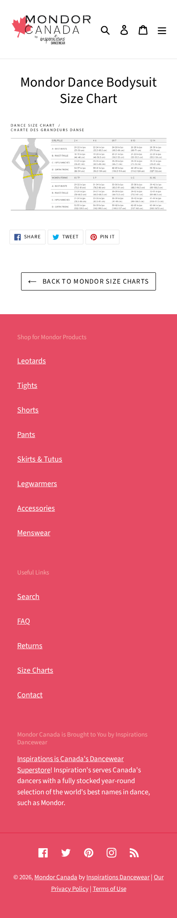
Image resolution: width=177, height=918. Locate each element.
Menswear (33, 533)
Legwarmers (37, 483)
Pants (26, 434)
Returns (30, 645)
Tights (27, 385)
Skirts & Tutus (39, 459)
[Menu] (162, 29)
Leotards (31, 361)
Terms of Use (109, 888)
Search (28, 596)
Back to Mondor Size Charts (95, 281)
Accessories (36, 508)
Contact (30, 695)
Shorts (28, 410)
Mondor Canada (55, 877)
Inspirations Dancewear (118, 877)
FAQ (23, 621)
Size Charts (35, 670)
